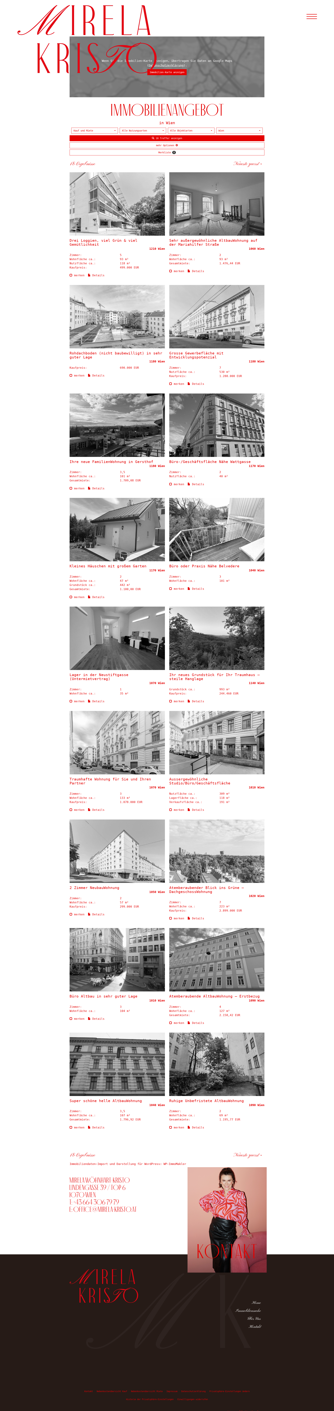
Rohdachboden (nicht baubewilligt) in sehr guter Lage (116, 355)
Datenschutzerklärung (193, 1391)
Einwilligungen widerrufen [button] (192, 1399)
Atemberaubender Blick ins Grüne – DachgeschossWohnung (206, 890)
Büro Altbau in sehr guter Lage (103, 996)
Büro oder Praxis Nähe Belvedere (204, 566)
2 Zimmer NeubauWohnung (94, 888)
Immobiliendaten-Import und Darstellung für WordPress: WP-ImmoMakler (128, 1164)
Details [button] (98, 275)
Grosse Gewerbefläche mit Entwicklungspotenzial (196, 355)
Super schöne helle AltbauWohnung (106, 1101)
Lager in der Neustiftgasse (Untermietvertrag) (99, 677)
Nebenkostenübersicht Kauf (112, 1391)
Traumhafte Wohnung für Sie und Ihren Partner (110, 781)
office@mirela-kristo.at (105, 1209)
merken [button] (78, 275)
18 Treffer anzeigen (168, 138)
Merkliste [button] (166, 152)
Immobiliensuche (248, 1310)
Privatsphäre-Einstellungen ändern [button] (229, 1391)
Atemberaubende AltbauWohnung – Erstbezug (214, 996)
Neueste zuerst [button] (246, 164)
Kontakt (254, 1326)
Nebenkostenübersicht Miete (147, 1391)
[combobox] (94, 131)
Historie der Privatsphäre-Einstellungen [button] (150, 1399)
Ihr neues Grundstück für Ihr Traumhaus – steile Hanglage (214, 677)
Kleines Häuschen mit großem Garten (108, 566)
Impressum (171, 1391)
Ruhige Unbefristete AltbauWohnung (206, 1101)
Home (256, 1302)
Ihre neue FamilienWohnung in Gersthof (111, 462)
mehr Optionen (166, 145)
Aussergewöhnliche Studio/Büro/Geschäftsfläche (199, 781)
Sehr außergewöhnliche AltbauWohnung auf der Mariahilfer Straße (213, 242)
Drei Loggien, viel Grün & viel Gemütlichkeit (103, 242)
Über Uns (254, 1318)
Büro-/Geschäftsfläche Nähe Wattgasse (210, 462)
